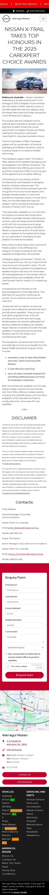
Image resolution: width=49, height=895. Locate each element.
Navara (6, 813)
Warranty (32, 817)
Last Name (11, 596)
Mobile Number (13, 620)
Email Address (13, 608)
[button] (43, 18)
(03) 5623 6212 (37, 11)
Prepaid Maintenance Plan (34, 825)
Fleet (5, 866)
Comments (11, 631)
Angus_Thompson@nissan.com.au (25, 554)
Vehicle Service (36, 799)
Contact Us (24, 774)
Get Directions (24, 782)
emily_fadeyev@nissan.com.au (23, 528)
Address (20, 11)
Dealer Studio (20, 892)
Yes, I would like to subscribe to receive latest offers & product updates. (24, 657)
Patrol (5, 803)
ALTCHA (39, 668)
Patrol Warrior (10, 831)
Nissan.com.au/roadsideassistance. (17, 493)
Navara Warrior (6, 837)
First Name (11, 585)
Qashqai (7, 795)
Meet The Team (11, 863)
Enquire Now (24, 675)
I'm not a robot (19, 666)
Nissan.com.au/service (12, 464)
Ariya (5, 821)
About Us (7, 856)
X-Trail (5, 799)
